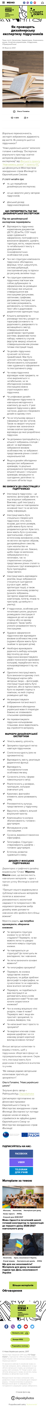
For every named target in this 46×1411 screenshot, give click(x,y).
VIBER (21, 1162)
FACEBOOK (21, 1153)
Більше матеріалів (23, 1285)
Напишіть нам (42, 3)
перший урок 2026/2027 (13, 1217)
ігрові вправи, (9, 1261)
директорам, (27, 40)
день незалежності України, (26, 1258)
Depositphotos (26, 1093)
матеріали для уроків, (26, 1261)
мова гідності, (9, 1214)
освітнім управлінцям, (18, 42)
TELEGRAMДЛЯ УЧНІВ (21, 1171)
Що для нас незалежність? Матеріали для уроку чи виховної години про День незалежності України (21, 1268)
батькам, (7, 1210)
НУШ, (20, 1214)
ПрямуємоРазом (9, 44)
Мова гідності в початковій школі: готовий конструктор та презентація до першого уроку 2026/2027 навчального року (23, 1224)
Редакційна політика (20, 1346)
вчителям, (17, 40)
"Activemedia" (31, 1404)
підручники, (32, 42)
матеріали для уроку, (33, 1210)
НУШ (40, 1261)
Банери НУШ (18, 1339)
